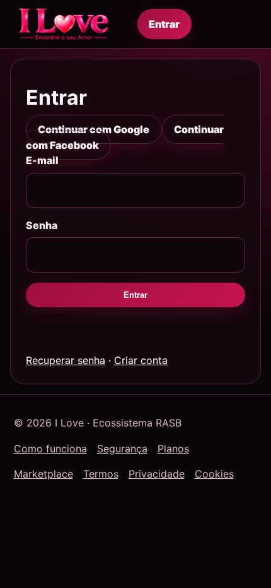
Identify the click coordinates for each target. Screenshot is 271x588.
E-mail (42, 160)
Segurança (122, 448)
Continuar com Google (93, 129)
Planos (173, 448)
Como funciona (50, 448)
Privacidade (157, 473)
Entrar (164, 24)
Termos (100, 473)
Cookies (214, 473)
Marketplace (43, 473)
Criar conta (141, 360)
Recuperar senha (65, 360)
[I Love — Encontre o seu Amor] (63, 24)
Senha (41, 225)
